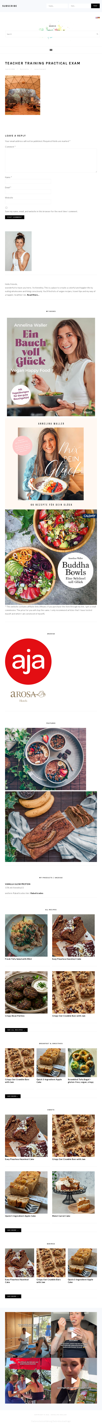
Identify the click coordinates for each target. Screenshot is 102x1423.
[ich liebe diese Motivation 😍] (28, 1335)
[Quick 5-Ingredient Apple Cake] (51, 1076)
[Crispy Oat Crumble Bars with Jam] (73, 1013)
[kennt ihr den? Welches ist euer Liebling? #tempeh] (74, 1381)
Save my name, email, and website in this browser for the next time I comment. (41, 211)
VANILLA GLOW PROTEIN (17, 884)
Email (8, 187)
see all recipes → (16, 1030)
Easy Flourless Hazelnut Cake (66, 959)
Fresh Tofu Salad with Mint (18, 959)
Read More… (33, 295)
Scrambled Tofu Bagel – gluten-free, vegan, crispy (81, 1080)
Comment (10, 146)
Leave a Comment (40, 69)
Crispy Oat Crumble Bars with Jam (68, 1016)
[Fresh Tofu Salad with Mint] (26, 956)
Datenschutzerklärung (41, 1421)
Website (9, 197)
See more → (13, 1230)
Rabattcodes (37, 893)
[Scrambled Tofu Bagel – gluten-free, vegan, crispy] (82, 1076)
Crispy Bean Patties (15, 1016)
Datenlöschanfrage (62, 1421)
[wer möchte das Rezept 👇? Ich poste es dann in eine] (74, 1335)
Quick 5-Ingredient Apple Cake (20, 1216)
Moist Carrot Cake (61, 1216)
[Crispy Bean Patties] (26, 1013)
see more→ (12, 1096)
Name (8, 177)
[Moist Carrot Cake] (73, 1213)
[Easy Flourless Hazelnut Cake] (73, 956)
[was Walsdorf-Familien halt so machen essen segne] (28, 1381)
